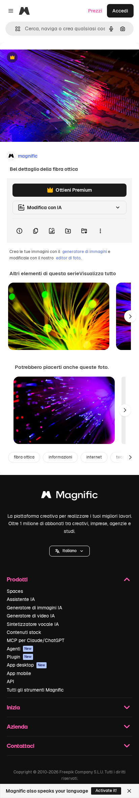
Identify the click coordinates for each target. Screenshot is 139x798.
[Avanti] (130, 316)
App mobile (19, 673)
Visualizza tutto (97, 273)
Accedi (120, 11)
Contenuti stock (24, 632)
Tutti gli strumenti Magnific (35, 690)
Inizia (13, 707)
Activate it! (106, 790)
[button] (69, 551)
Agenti (19, 649)
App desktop (26, 665)
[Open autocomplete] (15, 28)
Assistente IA (21, 599)
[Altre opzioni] (100, 230)
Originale (44, 58)
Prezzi (95, 11)
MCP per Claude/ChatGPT (35, 640)
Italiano (69, 550)
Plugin (19, 657)
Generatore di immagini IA (34, 608)
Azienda (17, 726)
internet (94, 457)
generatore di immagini (84, 251)
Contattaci (20, 745)
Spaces (15, 591)
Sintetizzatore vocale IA (33, 624)
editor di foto (68, 258)
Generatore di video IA (31, 616)
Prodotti (17, 579)
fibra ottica (24, 457)
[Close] (129, 791)
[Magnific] (69, 496)
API (10, 681)
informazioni (60, 457)
